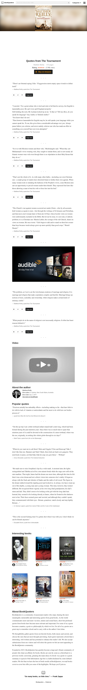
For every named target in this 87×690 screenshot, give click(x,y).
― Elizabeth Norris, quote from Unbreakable (25, 522)
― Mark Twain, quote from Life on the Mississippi (26, 438)
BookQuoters (9, 2)
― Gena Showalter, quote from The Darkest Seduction (28, 458)
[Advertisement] (43, 46)
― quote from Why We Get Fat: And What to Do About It (28, 416)
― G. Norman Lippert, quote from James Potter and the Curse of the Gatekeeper (36, 506)
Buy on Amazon (44, 72)
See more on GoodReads (30, 397)
